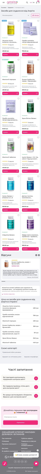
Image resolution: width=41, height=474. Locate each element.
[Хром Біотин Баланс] (30, 106)
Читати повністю (9, 294)
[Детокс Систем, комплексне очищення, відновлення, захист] (30, 184)
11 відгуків (10, 122)
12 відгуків (30, 44)
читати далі (15, 266)
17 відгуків (11, 161)
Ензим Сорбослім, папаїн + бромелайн (29, 80)
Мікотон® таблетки (9, 157)
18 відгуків (11, 239)
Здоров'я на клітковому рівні (11, 356)
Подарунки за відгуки (28, 441)
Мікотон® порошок (9, 79)
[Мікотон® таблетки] (10, 145)
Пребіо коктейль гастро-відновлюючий (30, 41)
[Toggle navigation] (3, 2)
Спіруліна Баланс (8, 235)
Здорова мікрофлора (31, 356)
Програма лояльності (9, 444)
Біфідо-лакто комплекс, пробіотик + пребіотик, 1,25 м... (30, 235)
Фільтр (37, 15)
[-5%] (36, 2)
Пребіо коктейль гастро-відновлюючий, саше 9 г (10, 119)
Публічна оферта (27, 438)
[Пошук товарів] (27, 3)
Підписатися (20, 422)
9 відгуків (30, 83)
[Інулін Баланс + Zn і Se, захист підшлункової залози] (30, 145)
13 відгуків (11, 44)
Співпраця (5, 441)
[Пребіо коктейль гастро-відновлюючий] (30, 28)
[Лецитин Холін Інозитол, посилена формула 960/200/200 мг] (10, 28)
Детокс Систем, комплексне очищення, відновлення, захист (29, 197)
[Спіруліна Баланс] (10, 223)
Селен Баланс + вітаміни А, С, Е (7, 197)
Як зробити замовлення (10, 451)
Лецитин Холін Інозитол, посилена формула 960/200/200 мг (9, 41)
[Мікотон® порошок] (10, 67)
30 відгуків (11, 83)
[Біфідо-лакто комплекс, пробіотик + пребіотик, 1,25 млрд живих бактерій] (30, 223)
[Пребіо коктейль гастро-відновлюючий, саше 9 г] (10, 106)
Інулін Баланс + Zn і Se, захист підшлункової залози (30, 158)
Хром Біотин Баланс (29, 118)
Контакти (24, 448)
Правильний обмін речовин (11, 352)
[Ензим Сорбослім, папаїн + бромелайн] (30, 67)
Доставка (5, 448)
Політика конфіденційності (27, 444)
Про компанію (6, 438)
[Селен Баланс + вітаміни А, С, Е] (10, 184)
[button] (36, 255)
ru (34, 2)
